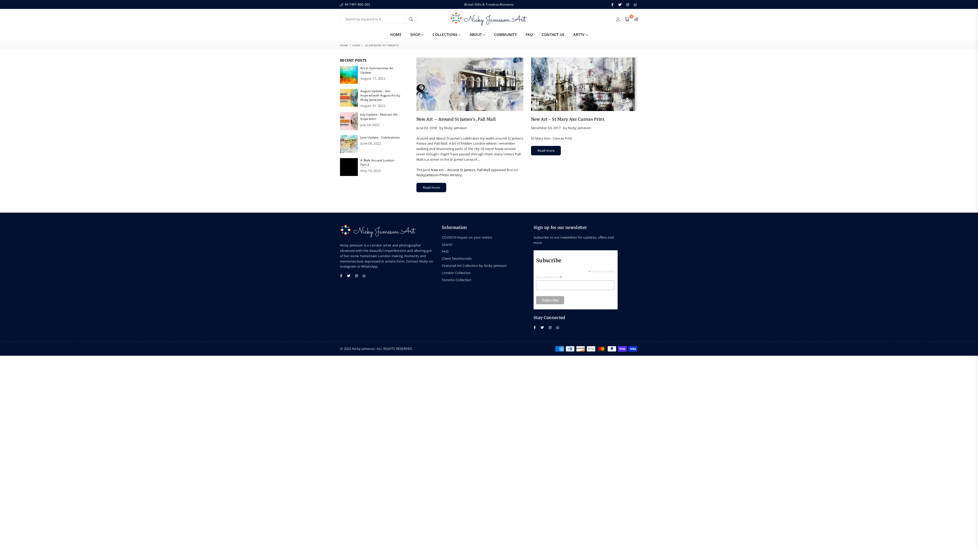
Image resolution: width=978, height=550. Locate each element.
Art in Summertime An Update (376, 70)
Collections (445, 34)
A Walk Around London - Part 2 (378, 162)
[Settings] (635, 19)
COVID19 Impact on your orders (467, 237)
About (476, 34)
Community (505, 34)
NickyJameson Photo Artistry (439, 175)
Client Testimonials (457, 258)
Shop (416, 34)
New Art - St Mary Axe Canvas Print (567, 119)
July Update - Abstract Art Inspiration (379, 116)
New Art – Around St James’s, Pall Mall (456, 119)
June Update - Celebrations (380, 137)
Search (447, 244)
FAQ (529, 34)
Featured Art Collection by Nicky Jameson (474, 265)
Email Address (549, 277)
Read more (431, 187)
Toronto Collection (456, 280)
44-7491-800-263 (357, 4)
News (356, 45)
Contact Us (553, 34)
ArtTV (579, 34)
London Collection (456, 272)
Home (395, 34)
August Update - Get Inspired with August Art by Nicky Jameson (380, 95)
